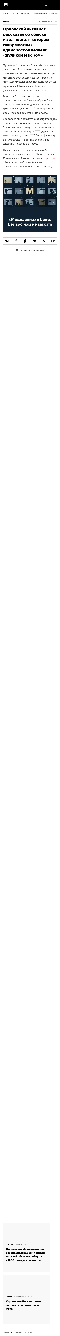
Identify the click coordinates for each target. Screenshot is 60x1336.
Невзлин (25, 13)
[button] (53, 5)
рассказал (9, 90)
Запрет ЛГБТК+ (10, 13)
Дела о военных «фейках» (45, 13)
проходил (51, 158)
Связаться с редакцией (32, 249)
